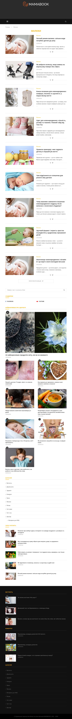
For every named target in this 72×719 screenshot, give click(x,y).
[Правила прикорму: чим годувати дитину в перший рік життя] (19, 155)
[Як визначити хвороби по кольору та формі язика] (52, 429)
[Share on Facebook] (52, 52)
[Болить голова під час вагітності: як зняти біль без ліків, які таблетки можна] (10, 621)
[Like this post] (50, 52)
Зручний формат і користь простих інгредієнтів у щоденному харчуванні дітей (51, 233)
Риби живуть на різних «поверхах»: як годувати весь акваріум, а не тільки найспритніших (41, 553)
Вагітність (9, 483)
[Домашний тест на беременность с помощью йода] (10, 610)
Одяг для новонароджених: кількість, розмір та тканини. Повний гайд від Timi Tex (51, 123)
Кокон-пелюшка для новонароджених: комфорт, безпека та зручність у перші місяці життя (51, 94)
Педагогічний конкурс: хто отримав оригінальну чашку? (35, 655)
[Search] (66, 21)
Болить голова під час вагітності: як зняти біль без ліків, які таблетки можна (42, 619)
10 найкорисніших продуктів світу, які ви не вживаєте (26, 355)
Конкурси (9, 494)
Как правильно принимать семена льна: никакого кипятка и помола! (50, 383)
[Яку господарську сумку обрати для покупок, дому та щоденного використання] (10, 544)
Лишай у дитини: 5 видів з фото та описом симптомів (18, 383)
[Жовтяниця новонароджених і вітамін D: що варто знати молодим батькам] (19, 265)
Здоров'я (9, 490)
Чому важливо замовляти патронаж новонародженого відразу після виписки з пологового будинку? (50, 204)
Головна (7, 27)
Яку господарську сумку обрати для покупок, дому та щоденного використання (38, 542)
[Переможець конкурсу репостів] (10, 647)
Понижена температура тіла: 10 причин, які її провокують (19, 441)
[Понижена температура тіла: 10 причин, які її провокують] (19, 429)
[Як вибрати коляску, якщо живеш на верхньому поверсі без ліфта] (19, 70)
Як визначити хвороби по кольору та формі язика (51, 441)
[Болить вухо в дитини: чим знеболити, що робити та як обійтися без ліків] (19, 457)
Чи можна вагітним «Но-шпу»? (27, 597)
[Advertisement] (36, 14)
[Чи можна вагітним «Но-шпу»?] (10, 600)
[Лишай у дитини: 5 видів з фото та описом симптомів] (19, 370)
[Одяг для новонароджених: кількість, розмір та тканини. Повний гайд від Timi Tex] (19, 126)
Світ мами (9, 509)
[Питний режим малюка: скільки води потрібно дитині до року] (19, 44)
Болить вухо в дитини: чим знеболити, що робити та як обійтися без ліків (18, 470)
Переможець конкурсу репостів (27, 644)
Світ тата (9, 513)
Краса (8, 498)
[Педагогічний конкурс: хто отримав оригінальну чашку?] (10, 658)
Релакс (8, 505)
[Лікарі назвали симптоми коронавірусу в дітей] (19, 398)
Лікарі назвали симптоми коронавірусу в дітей (18, 411)
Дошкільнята (10, 487)
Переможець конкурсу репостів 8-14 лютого (31, 634)
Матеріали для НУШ (13, 520)
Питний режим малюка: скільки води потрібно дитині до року (37, 573)
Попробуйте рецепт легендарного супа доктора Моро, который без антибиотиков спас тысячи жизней (51, 412)
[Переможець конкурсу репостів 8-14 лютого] (10, 636)
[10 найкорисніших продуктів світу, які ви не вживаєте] (36, 332)
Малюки (9, 501)
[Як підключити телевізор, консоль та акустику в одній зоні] (10, 565)
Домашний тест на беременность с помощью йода (33, 608)
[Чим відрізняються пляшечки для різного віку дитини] (19, 181)
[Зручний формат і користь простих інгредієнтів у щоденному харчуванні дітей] (19, 236)
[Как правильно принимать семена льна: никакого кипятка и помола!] (52, 370)
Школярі (9, 516)
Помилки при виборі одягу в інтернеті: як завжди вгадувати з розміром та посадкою (41, 531)
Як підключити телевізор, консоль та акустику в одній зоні (36, 562)
